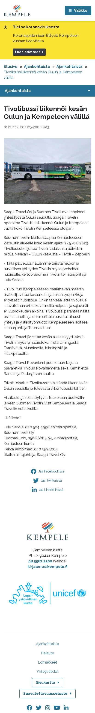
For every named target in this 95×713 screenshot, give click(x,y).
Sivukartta (45, 682)
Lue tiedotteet (27, 52)
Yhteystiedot (47, 671)
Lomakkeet (47, 662)
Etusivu (10, 66)
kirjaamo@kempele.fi (47, 566)
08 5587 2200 (40, 561)
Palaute (47, 653)
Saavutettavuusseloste (45, 693)
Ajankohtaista (37, 66)
